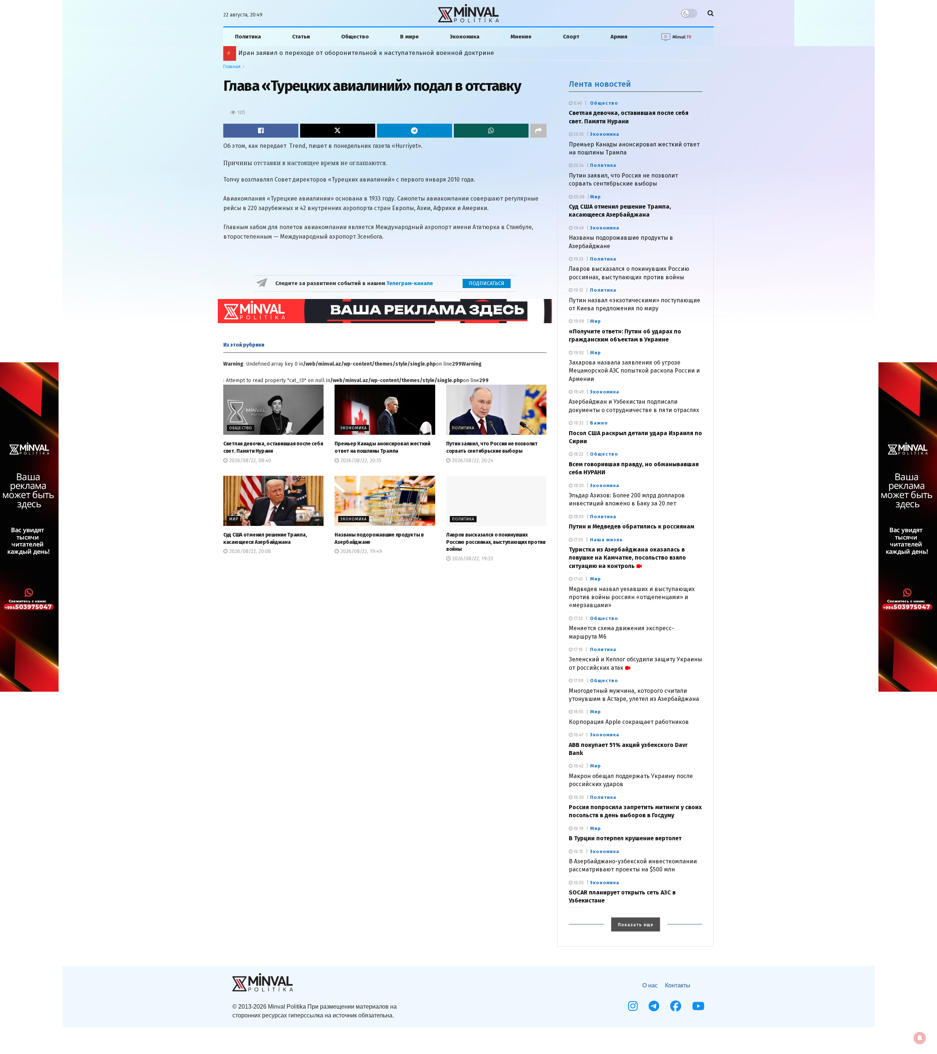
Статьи (301, 36)
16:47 (577, 734)
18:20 (578, 485)
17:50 (577, 539)
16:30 (578, 797)
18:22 (577, 454)
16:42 (577, 766)
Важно (599, 423)
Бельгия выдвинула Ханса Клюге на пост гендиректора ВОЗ (330, 53)
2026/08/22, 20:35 (360, 460)
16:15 (577, 851)
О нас (650, 985)
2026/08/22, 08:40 (249, 460)
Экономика (464, 36)
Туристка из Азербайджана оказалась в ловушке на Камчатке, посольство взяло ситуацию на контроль (627, 557)
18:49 (578, 392)
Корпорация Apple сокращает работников (629, 721)
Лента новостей (600, 84)
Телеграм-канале (410, 283)
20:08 (578, 196)
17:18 (577, 649)
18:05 (578, 516)
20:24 (578, 165)
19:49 (578, 228)
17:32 (577, 618)
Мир (233, 519)
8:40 (577, 103)
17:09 (577, 680)
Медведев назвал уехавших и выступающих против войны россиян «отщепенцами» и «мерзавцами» (632, 597)
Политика (248, 36)
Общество (355, 36)
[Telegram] (654, 1006)
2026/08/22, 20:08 (249, 551)
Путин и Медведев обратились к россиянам (631, 526)
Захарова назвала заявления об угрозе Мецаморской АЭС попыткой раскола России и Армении (634, 370)
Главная (231, 66)
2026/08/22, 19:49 (360, 551)
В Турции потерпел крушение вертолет (625, 838)
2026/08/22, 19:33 (472, 559)
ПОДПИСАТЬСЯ (486, 283)
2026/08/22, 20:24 (472, 460)
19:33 (577, 259)
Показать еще (635, 924)
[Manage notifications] (920, 1038)
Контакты (677, 985)
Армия (619, 36)
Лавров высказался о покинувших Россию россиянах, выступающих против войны (496, 542)
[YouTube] (698, 1006)
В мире (409, 36)
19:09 (578, 321)
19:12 (577, 290)
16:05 (578, 882)
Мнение (521, 36)
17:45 (577, 579)
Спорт (571, 36)
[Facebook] (675, 1006)
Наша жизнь (606, 539)
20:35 (578, 134)
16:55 (577, 711)
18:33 (577, 423)
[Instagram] (633, 1006)
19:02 (578, 352)
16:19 (577, 828)
